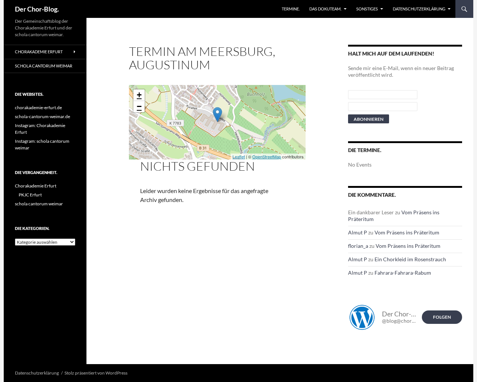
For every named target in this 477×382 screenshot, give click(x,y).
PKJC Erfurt (30, 195)
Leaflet (239, 157)
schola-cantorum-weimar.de (42, 116)
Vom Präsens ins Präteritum (407, 232)
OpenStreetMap (266, 157)
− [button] (139, 106)
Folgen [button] (442, 317)
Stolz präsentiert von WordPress (95, 373)
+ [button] (139, 95)
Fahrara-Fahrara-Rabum (403, 272)
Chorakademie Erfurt (39, 51)
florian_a (358, 246)
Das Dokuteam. (325, 8)
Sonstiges (367, 8)
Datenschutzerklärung (419, 8)
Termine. (291, 8)
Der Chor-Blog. (37, 9)
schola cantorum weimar (43, 65)
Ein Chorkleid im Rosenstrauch (410, 259)
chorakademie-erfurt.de (38, 107)
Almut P (357, 232)
